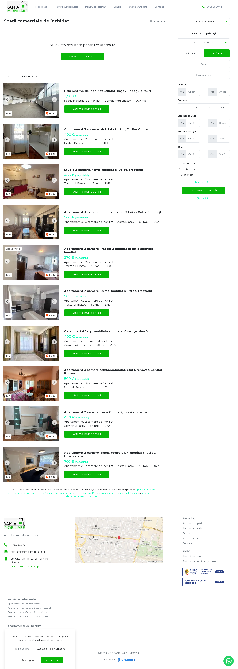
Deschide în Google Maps (25, 566)
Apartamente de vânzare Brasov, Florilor (28, 616)
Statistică (41, 648)
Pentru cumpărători (66, 6)
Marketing (60, 648)
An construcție (187, 131)
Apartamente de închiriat (24, 626)
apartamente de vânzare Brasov (81, 493)
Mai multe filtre (203, 182)
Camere (182, 100)
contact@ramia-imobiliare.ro (28, 551)
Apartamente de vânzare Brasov (24, 603)
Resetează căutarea (82, 56)
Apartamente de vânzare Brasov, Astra (27, 612)
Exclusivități (187, 174)
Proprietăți (41, 6)
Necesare (23, 648)
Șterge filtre (203, 198)
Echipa (117, 6)
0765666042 (214, 6)
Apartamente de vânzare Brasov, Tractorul (29, 608)
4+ (222, 107)
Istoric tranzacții (138, 6)
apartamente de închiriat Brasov (44, 493)
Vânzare (190, 53)
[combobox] (204, 42)
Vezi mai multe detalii (87, 109)
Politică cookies (191, 556)
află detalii (51, 636)
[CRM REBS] (126, 659)
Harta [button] (52, 113)
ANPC (186, 551)
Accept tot (52, 660)
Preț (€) (182, 84)
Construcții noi (189, 163)
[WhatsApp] (228, 661)
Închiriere (216, 53)
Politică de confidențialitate (199, 561)
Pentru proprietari (95, 6)
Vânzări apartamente (22, 599)
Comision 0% (188, 169)
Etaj (180, 147)
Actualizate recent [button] (203, 21)
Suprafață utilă (187, 115)
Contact (159, 6)
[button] (7, 99)
